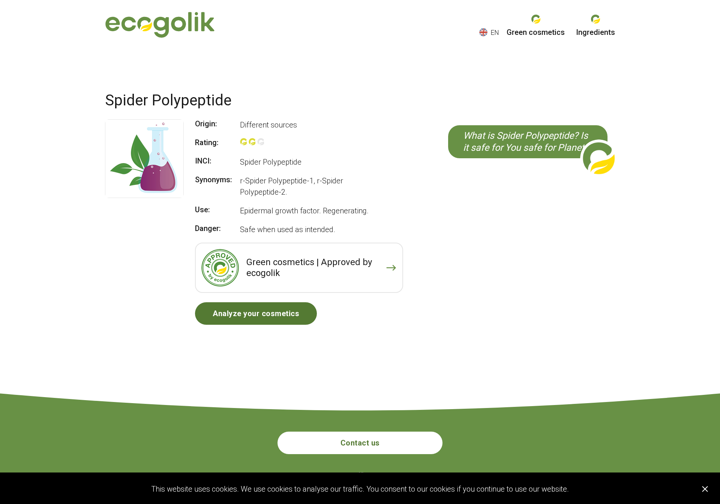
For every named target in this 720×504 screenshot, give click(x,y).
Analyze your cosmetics (256, 313)
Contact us (360, 442)
